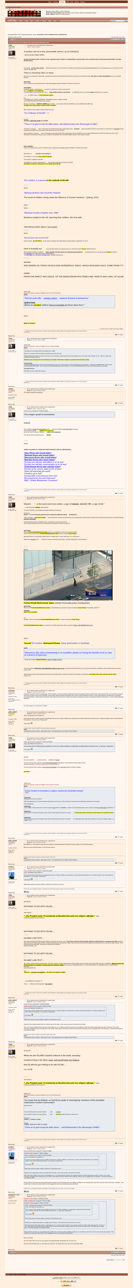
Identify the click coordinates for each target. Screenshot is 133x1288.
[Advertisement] (66, 27)
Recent (41, 20)
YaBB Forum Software (57, 1278)
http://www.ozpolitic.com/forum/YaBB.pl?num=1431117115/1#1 (41, 784)
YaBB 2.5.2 (76, 1277)
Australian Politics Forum (14, 34)
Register (67, 11)
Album (24, 20)
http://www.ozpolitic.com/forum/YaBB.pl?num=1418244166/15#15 (42, 1095)
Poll (72, 2)
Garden (76, 2)
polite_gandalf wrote (29, 742)
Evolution (67, 14)
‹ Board (15, 1274)
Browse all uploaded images (88, 13)
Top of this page (22, 1274)
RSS (69, 13)
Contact (82, 2)
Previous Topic (114, 37)
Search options (75, 13)
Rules (47, 20)
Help (29, 20)
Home (50, 2)
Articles (55, 2)
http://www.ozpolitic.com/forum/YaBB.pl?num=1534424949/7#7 (41, 764)
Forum (62, 2)
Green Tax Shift (59, 14)
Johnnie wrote (28, 411)
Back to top (11, 336)
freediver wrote (28, 1004)
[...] (68, 600)
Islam (34, 34)
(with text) (64, 13)
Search (34, 20)
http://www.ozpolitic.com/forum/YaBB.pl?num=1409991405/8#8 (41, 346)
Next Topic (121, 37)
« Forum (10, 1274)
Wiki (68, 2)
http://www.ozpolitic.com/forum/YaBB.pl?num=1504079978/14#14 (42, 293)
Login (61, 11)
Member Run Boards (27, 34)
